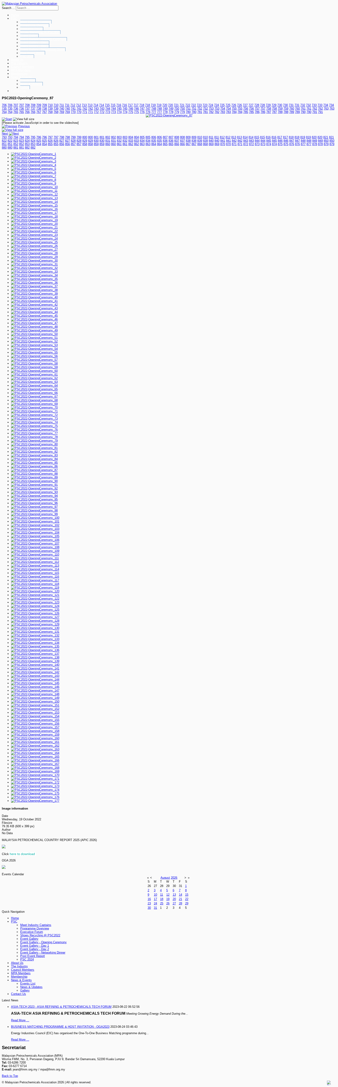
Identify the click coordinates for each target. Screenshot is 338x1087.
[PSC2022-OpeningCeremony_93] (34, 492)
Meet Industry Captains (35, 22)
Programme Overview (34, 25)
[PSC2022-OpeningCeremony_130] (35, 628)
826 (50, 140)
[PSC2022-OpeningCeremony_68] (34, 400)
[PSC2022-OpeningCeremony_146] (35, 687)
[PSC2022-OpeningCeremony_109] (35, 551)
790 (303, 112)
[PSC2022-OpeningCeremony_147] (35, 690)
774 (119, 112)
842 (234, 140)
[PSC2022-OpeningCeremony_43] (34, 308)
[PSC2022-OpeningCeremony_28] (34, 253)
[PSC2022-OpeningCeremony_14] (34, 201)
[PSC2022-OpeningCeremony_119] (35, 587)
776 (142, 112)
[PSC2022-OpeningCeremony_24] (34, 238)
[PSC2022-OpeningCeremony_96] (34, 503)
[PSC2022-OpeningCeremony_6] (33, 172)
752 (199, 108)
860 (107, 144)
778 (165, 112)
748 (153, 108)
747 (142, 108)
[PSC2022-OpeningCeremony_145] (35, 683)
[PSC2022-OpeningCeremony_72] (34, 415)
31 (155, 907)
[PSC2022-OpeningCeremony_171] (35, 778)
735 (4, 108)
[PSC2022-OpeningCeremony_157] (35, 727)
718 (141, 105)
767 (38, 112)
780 (188, 112)
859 (96, 144)
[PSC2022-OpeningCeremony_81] (34, 448)
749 (165, 108)
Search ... (8, 8)
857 (73, 144)
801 (96, 137)
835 (153, 140)
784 (234, 112)
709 (38, 105)
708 (27, 105)
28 (180, 903)
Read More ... (20, 1020)
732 (302, 105)
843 (245, 140)
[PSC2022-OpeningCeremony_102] (35, 525)
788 (280, 112)
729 (268, 105)
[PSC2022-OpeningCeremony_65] (34, 389)
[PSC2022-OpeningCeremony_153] (35, 712)
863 (142, 144)
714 (95, 105)
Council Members (22, 66)
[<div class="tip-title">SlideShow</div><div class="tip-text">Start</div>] (7, 119)
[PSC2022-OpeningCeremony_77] (34, 433)
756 (245, 108)
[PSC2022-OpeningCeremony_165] (35, 756)
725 (222, 105)
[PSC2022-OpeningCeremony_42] (34, 304)
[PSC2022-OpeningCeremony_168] (35, 767)
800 (84, 137)
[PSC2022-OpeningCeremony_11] (34, 190)
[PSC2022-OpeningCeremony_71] (34, 411)
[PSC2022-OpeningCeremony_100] (35, 518)
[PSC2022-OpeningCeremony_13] (34, 198)
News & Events (21, 77)
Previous (24, 126)
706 (4, 105)
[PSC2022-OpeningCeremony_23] (34, 235)
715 (107, 105)
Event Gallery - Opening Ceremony (43, 39)
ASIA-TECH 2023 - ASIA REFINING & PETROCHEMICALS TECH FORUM (61, 1006)
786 (257, 112)
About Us (17, 60)
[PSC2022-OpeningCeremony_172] (35, 782)
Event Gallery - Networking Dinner (42, 49)
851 (4, 144)
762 (314, 108)
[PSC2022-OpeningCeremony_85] (34, 462)
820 (314, 137)
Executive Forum (31, 29)
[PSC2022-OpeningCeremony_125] (35, 609)
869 (211, 144)
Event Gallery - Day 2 (34, 46)
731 (291, 105)
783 (222, 112)
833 (130, 140)
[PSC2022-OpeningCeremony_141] (35, 668)
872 (245, 144)
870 (222, 144)
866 (176, 144)
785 (245, 112)
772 (96, 112)
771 (84, 112)
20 (174, 899)
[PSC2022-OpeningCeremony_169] (35, 771)
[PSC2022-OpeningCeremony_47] (34, 323)
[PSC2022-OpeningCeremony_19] (34, 220)
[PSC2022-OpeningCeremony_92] (34, 488)
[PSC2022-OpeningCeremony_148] (35, 694)
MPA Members (21, 70)
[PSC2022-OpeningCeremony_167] (35, 764)
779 (176, 112)
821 (325, 137)
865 (165, 144)
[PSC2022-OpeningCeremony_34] (34, 275)
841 (222, 140)
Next (5, 133)
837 (176, 140)
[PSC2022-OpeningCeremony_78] (34, 437)
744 (107, 108)
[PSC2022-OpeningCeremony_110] (35, 554)
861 (119, 144)
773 (107, 112)
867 (188, 144)
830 (96, 140)
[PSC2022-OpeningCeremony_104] (35, 532)
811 (211, 137)
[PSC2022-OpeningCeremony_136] (35, 650)
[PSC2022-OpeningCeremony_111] (35, 558)
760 (291, 108)
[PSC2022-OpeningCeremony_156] (35, 723)
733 (314, 105)
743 (96, 108)
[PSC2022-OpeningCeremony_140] (35, 664)
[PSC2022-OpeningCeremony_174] (35, 789)
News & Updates (31, 84)
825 (38, 140)
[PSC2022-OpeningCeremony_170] (35, 775)
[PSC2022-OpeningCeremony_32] (34, 268)
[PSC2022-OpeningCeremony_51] (34, 337)
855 (50, 144)
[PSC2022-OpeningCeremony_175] (35, 793)
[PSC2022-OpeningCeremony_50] (34, 334)
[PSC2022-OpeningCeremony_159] (35, 734)
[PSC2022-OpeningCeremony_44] (34, 312)
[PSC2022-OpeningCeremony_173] (35, 786)
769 (61, 112)
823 (15, 140)
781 (199, 112)
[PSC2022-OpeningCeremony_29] (34, 257)
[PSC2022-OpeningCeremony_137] (35, 653)
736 (15, 108)
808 (176, 137)
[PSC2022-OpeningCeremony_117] (35, 580)
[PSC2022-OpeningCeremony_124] (35, 606)
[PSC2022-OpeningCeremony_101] (35, 521)
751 (188, 108)
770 (73, 112)
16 (149, 899)
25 (161, 903)
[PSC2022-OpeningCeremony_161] (35, 742)
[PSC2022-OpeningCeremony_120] (35, 591)
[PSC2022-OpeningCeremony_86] (34, 466)
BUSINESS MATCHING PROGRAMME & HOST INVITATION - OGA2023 (60, 1026)
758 (268, 108)
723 (199, 105)
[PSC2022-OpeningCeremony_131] (35, 631)
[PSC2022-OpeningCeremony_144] (35, 679)
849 (314, 140)
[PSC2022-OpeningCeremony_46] (34, 319)
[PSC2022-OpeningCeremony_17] (34, 213)
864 (153, 144)
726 (233, 105)
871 (234, 144)
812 (222, 137)
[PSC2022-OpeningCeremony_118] (35, 584)
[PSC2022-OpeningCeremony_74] (34, 422)
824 (27, 140)
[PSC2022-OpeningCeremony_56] (34, 356)
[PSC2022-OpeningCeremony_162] (35, 745)
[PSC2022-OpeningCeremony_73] (34, 418)
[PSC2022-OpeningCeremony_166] (35, 760)
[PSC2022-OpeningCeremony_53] (34, 345)
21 (180, 899)
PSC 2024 (27, 56)
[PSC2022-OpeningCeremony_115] (35, 573)
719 (153, 105)
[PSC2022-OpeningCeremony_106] (35, 540)
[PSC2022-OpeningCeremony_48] (34, 326)
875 (280, 144)
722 (187, 105)
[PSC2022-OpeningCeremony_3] (33, 161)
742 (84, 108)
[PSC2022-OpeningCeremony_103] (35, 529)
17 (155, 899)
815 (256, 137)
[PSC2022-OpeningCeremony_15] (34, 205)
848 (303, 140)
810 (199, 137)
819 (302, 137)
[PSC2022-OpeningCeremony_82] (34, 451)
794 (15, 137)
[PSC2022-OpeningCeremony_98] (34, 510)
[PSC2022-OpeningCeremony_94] (34, 495)
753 (211, 108)
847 (291, 140)
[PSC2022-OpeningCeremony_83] (34, 455)
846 (280, 140)
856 (61, 144)
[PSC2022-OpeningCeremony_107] (35, 543)
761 (303, 108)
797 (50, 137)
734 (325, 105)
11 (161, 894)
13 (174, 894)
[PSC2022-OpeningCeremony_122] (35, 598)
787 (268, 112)
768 (50, 112)
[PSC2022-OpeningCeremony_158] (35, 731)
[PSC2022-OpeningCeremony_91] (34, 484)
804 (130, 137)
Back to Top (10, 1076)
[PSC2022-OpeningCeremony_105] (35, 536)
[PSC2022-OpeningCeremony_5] (33, 168)
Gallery (25, 87)
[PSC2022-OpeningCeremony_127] (35, 617)
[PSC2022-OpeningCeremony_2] (33, 157)
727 (245, 105)
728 (256, 105)
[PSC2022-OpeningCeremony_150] (35, 701)
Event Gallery (29, 35)
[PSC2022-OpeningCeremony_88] (34, 473)
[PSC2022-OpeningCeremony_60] (34, 371)
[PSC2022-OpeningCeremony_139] (35, 661)
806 (153, 137)
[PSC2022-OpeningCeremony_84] (34, 459)
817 (279, 137)
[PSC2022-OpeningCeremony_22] (34, 231)
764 (4, 112)
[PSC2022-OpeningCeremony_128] (35, 620)
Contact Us (18, 91)
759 (280, 108)
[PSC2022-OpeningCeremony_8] (33, 179)
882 (27, 147)
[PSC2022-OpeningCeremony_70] (34, 407)
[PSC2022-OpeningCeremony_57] (34, 359)
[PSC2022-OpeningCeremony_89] (34, 477)
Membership (19, 73)
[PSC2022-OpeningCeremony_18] (34, 216)
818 (291, 137)
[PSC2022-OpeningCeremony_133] (35, 639)
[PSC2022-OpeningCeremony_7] (33, 176)
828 (73, 140)
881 (15, 147)
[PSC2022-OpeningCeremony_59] (34, 367)
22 (186, 899)
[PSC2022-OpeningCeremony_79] (34, 440)
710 (50, 105)
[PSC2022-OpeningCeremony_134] (35, 642)
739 (50, 108)
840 (211, 140)
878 (314, 144)
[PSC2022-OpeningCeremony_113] (35, 565)
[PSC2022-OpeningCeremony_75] (34, 426)
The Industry (19, 63)
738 (38, 108)
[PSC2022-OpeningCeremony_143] (35, 676)
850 (326, 140)
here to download (22, 854)
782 (211, 112)
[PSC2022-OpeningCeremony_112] (35, 562)
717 (130, 105)
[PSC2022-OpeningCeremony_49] (34, 330)
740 (61, 108)
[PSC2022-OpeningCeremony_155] (35, 720)
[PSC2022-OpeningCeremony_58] (34, 363)
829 (84, 140)
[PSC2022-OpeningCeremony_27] (34, 249)
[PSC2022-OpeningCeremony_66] (34, 393)
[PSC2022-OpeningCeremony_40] (34, 297)
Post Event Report (32, 53)
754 (222, 108)
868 (199, 144)
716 (118, 105)
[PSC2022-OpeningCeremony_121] (35, 595)
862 (130, 144)
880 (4, 147)
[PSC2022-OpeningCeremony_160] (35, 738)
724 (210, 105)
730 (279, 105)
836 (165, 140)
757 (257, 108)
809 (188, 137)
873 (257, 144)
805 (142, 137)
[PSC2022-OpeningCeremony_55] (34, 352)
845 (268, 140)
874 (268, 144)
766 (27, 112)
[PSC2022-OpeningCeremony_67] (34, 396)
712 (72, 105)
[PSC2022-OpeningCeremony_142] (35, 672)
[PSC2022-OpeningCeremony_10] (34, 187)
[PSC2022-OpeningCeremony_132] (35, 635)
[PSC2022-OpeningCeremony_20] (34, 224)
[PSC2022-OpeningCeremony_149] (35, 698)
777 (153, 112)
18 (161, 899)
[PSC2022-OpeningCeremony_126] (35, 613)
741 (73, 108)
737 (27, 108)
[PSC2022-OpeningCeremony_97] (34, 506)
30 (149, 907)
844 (257, 140)
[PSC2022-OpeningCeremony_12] (34, 194)
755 (234, 108)
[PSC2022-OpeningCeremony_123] (35, 602)
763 (326, 108)
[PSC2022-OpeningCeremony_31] (34, 264)
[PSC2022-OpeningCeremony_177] (35, 800)
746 (130, 108)
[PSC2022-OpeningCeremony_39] (34, 293)
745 (119, 108)
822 (4, 140)
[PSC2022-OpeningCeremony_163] (35, 749)
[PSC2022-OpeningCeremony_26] (34, 246)
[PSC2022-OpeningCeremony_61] (34, 374)
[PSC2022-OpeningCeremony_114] (35, 569)
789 (291, 112)
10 (155, 894)
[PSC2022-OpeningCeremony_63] (34, 382)
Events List (27, 80)
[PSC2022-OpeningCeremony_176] (35, 797)
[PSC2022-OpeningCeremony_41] (34, 301)
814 (245, 137)
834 (142, 140)
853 (27, 144)
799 (73, 137)
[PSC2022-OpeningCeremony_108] (35, 547)
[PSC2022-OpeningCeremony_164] (35, 753)
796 (38, 137)
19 (167, 899)
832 (119, 140)
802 (107, 137)
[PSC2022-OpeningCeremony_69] (34, 404)
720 (164, 105)
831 (107, 140)
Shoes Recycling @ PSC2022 (40, 32)
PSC (14, 18)
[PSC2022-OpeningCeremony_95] (34, 499)
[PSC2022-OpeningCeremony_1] (33, 154)
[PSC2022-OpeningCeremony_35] (34, 279)
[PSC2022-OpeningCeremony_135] (35, 646)
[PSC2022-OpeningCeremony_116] (35, 576)
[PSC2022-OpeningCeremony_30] (34, 260)
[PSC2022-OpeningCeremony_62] (34, 378)
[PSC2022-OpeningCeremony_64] (34, 385)
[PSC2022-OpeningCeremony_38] (34, 290)
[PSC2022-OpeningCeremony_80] (34, 444)
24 (155, 903)
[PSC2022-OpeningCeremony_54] (34, 348)
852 (15, 144)
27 (174, 903)
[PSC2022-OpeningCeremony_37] (34, 286)
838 (188, 140)
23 (149, 903)
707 (15, 105)
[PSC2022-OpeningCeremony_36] (34, 282)
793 (4, 137)
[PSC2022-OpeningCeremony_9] (33, 183)
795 (27, 137)
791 (314, 112)
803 (119, 137)
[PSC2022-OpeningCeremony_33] (34, 271)
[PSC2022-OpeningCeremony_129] (35, 624)
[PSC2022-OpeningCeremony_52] (34, 341)
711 (61, 105)
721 (176, 105)
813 (233, 137)
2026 (174, 877)
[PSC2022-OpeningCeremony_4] (33, 165)
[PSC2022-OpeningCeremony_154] (35, 716)
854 (38, 144)
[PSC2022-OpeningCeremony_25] (34, 242)
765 (15, 112)
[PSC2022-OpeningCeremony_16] (34, 209)
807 (165, 137)
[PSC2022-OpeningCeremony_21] (34, 227)
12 (167, 894)
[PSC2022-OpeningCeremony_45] (34, 315)
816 (268, 137)
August (165, 877)
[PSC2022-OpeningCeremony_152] (35, 709)
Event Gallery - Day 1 (34, 42)
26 (167, 903)
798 (61, 137)
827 (61, 140)
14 (180, 894)
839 (199, 140)
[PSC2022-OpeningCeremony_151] (35, 705)
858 (84, 144)
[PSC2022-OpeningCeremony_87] (169, 115)
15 (186, 894)
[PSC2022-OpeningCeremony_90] (34, 481)
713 (84, 105)
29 (186, 903)
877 (303, 144)
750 (176, 108)
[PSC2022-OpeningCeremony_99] (34, 514)
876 (291, 144)
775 (130, 112)
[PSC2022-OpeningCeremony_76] (34, 429)
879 (326, 144)
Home (15, 15)
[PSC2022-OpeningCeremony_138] (35, 657)
